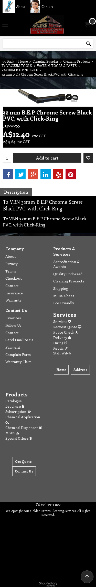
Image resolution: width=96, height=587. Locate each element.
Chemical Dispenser (22, 427)
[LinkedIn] (45, 174)
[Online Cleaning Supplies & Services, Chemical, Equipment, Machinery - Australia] (47, 24)
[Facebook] (8, 174)
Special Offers (17, 438)
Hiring (58, 342)
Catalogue (13, 400)
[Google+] (33, 174)
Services (60, 321)
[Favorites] (88, 158)
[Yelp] (58, 174)
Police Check (64, 332)
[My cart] (87, 25)
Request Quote (65, 326)
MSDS (10, 433)
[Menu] (5, 25)
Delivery (60, 337)
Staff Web (60, 353)
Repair (59, 348)
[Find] (88, 43)
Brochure (13, 406)
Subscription (16, 411)
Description (16, 192)
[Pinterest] (71, 174)
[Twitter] (20, 174)
